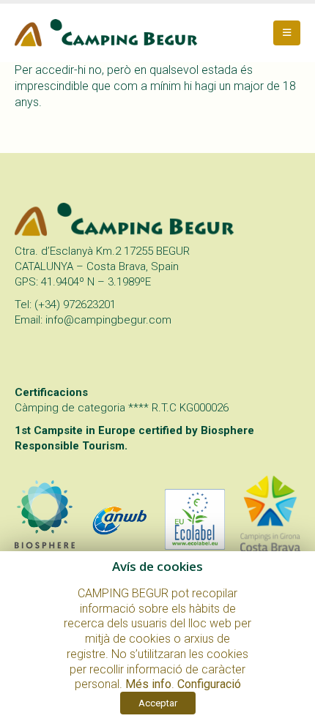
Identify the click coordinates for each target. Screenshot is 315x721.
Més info (148, 684)
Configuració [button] (209, 684)
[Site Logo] (106, 33)
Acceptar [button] (157, 703)
